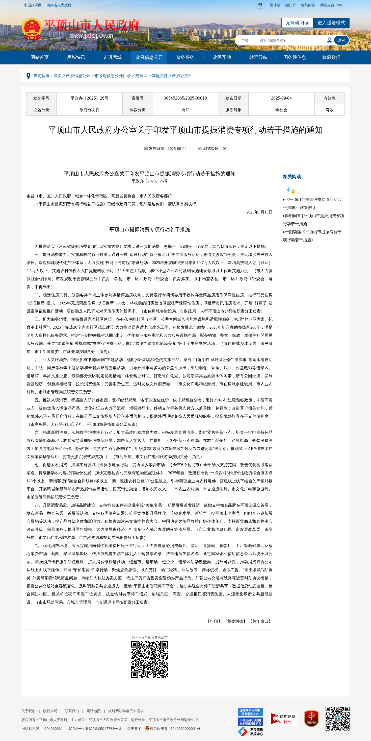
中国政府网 (33, 5)
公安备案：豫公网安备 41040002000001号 (163, 729)
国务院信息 (294, 57)
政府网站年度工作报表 (126, 711)
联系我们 (72, 711)
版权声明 (50, 711)
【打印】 (214, 621)
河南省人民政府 (59, 5)
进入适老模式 (331, 22)
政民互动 (222, 57)
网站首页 (40, 57)
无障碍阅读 (297, 22)
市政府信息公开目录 (113, 76)
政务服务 (185, 57)
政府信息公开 (149, 57)
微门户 (290, 5)
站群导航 (258, 57)
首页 (58, 76)
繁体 (273, 5)
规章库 (141, 76)
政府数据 (331, 57)
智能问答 (308, 5)
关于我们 (28, 711)
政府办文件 (182, 76)
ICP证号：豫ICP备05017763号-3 (95, 729)
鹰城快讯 (76, 57)
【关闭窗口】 (260, 621)
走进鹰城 (112, 57)
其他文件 (160, 76)
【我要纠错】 (235, 621)
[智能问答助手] (329, 40)
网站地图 (94, 711)
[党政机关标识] (309, 718)
